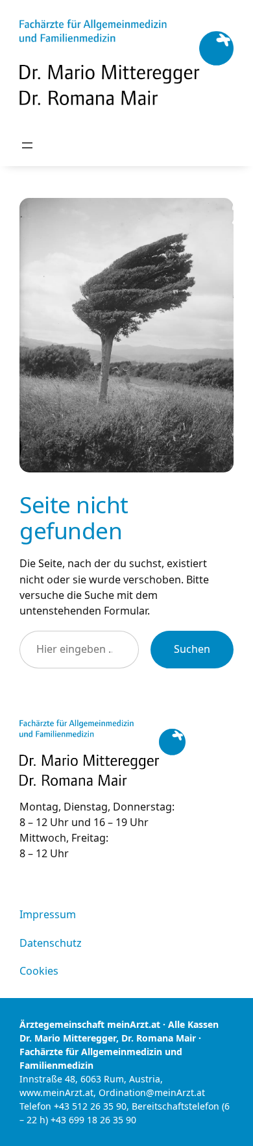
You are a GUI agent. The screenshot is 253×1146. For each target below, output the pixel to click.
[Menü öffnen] (27, 145)
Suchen (192, 649)
